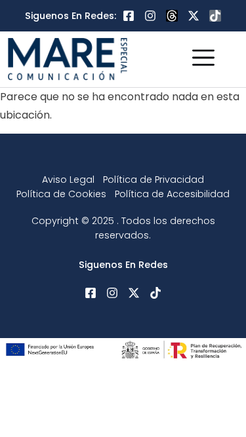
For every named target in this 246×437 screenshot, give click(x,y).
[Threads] (172, 16)
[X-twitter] (193, 16)
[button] (203, 59)
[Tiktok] (215, 16)
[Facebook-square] (128, 16)
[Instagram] (150, 16)
